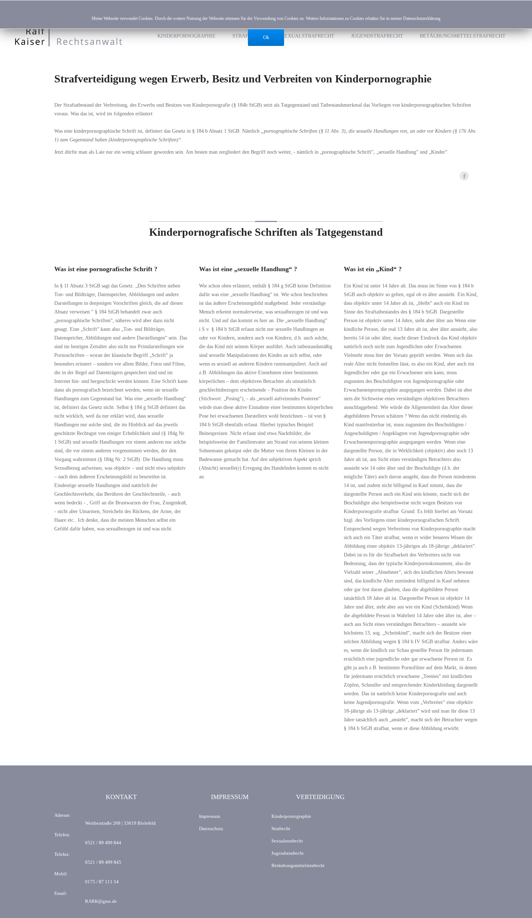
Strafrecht (280, 828)
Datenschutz (211, 828)
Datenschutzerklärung (421, 18)
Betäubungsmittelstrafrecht (463, 36)
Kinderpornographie (186, 36)
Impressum (209, 816)
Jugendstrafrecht (377, 36)
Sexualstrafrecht (308, 36)
